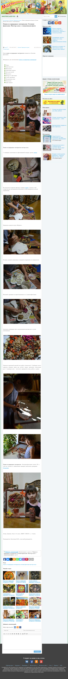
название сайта (8, 16)
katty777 (6, 47)
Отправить (37, 651)
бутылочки (6, 468)
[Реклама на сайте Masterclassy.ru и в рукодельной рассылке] (54, 104)
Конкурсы (17, 665)
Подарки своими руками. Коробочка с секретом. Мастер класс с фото (58, 155)
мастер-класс (33, 564)
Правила (56, 665)
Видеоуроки (25, 665)
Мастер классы (33, 665)
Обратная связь (9, 665)
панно (4, 564)
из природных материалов (13, 564)
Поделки (19, 47)
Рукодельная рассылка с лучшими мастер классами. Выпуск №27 (58, 146)
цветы (35, 152)
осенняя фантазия (24, 564)
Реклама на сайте (43, 665)
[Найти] (56, 16)
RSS (61, 665)
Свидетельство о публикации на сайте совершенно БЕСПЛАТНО (59, 137)
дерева (26, 187)
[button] (4, 633)
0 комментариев (6, 49)
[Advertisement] (22, 37)
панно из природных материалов (27, 59)
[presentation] (4, 633)
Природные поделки (25, 47)
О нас (50, 665)
